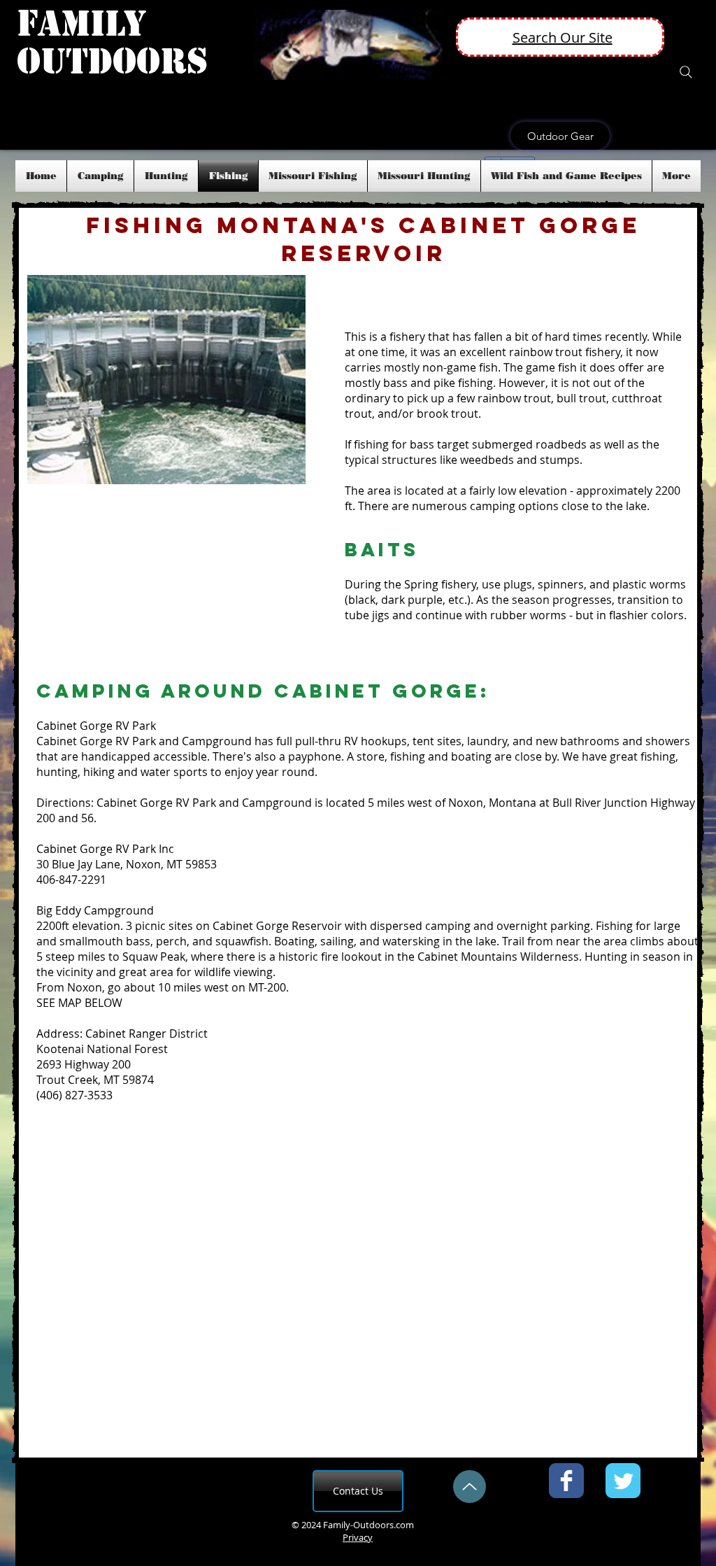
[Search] (686, 72)
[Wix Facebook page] (566, 1480)
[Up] (469, 1486)
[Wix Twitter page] (623, 1480)
